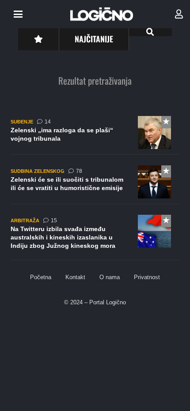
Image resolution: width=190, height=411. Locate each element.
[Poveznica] (179, 14)
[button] (18, 14)
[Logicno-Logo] (101, 14)
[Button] (38, 39)
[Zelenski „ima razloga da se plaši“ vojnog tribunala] (95, 135)
